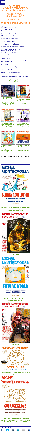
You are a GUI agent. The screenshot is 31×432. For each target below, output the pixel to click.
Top (28, 426)
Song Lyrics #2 (15, 344)
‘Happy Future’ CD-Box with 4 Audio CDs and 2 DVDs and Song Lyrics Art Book (15, 373)
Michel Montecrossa (15, 7)
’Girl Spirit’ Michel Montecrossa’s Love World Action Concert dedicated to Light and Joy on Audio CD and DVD (23, 126)
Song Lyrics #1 (15, 254)
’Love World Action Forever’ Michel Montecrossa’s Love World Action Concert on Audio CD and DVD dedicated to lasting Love (7, 126)
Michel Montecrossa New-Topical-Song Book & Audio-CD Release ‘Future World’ (15, 299)
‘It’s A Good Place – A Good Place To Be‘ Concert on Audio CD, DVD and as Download (23, 101)
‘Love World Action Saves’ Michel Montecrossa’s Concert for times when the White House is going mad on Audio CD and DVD (23, 148)
